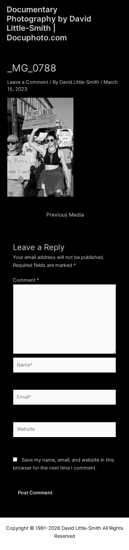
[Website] (64, 431)
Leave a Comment (27, 82)
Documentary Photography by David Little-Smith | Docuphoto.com (49, 23)
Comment (26, 280)
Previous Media (65, 215)
